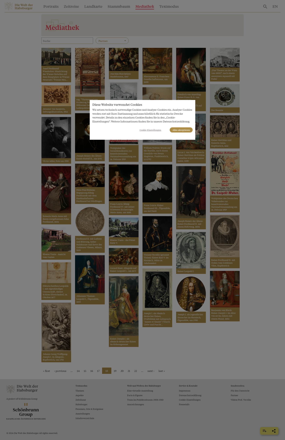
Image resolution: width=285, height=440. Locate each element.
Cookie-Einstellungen (150, 129)
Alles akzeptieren (181, 129)
